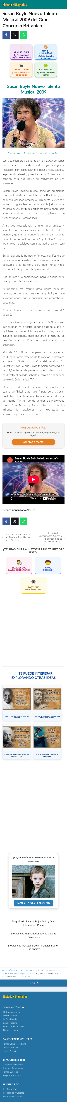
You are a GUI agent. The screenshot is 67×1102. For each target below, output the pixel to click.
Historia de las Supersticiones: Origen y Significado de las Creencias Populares (50, 537)
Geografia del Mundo (13, 1065)
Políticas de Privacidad (13, 1093)
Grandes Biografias (12, 1030)
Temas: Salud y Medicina (14, 1044)
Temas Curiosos (10, 1072)
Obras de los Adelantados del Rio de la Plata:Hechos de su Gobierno (18, 537)
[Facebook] (6, 35)
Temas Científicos (11, 1047)
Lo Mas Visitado (10, 1089)
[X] (15, 35)
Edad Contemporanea (13, 1026)
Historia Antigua (11, 1016)
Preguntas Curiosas (12, 1075)
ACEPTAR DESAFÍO (33, 442)
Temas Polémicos (11, 1051)
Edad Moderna (10, 1023)
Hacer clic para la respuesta (33, 903)
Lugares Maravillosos (13, 1068)
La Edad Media (10, 1019)
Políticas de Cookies (12, 1096)
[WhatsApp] (23, 35)
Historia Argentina (11, 1012)
